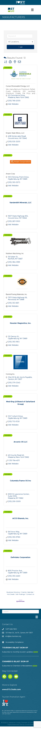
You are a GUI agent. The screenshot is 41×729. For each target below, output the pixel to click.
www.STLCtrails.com (11, 689)
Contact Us (30, 594)
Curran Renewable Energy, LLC (18, 86)
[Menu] (32, 10)
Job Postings (20, 594)
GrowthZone (29, 724)
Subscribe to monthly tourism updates (20, 652)
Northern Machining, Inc (15, 253)
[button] (5, 58)
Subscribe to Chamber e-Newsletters (19, 666)
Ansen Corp (10, 174)
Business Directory (13, 592)
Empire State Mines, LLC (15, 133)
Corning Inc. (10, 374)
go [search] (21, 47)
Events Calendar (27, 592)
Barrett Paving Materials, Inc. (16, 294)
